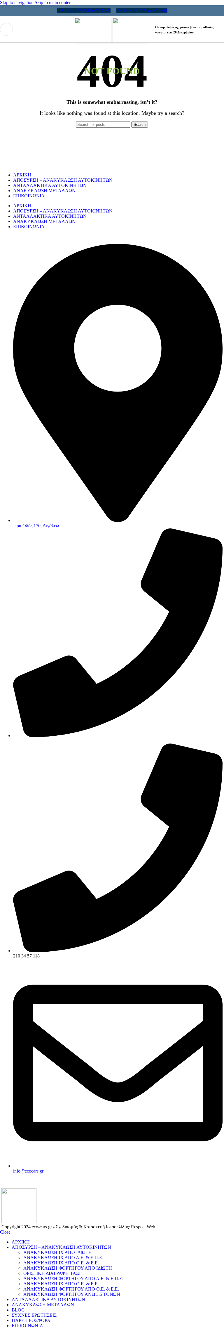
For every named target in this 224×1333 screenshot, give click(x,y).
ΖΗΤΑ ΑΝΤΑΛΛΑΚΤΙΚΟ (141, 10)
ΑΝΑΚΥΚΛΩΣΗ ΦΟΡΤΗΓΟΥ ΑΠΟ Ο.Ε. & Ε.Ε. (71, 1288)
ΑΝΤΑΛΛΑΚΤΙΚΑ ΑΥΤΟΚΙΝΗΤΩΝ (50, 185)
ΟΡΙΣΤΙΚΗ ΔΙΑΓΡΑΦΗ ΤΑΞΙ (51, 1273)
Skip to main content (54, 2)
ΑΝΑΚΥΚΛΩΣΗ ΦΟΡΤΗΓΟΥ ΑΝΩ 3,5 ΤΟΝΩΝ (71, 1294)
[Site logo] (94, 42)
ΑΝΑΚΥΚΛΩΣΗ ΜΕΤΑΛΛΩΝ (44, 190)
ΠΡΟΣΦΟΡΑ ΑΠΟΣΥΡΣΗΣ (84, 10)
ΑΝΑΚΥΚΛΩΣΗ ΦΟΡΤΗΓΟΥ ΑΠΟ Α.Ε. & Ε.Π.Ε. (73, 1278)
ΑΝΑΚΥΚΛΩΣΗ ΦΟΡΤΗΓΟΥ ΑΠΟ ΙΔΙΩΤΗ (67, 1268)
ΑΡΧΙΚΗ (22, 174)
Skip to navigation (17, 2)
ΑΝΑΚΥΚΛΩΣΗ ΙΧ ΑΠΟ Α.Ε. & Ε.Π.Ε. (63, 1257)
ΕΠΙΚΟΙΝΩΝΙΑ (29, 195)
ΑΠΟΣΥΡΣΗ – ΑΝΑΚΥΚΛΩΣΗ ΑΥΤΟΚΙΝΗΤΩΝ (63, 180)
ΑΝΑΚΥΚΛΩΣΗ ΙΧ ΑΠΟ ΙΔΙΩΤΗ (57, 1252)
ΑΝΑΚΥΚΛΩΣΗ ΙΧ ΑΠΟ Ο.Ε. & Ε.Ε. (61, 1262)
